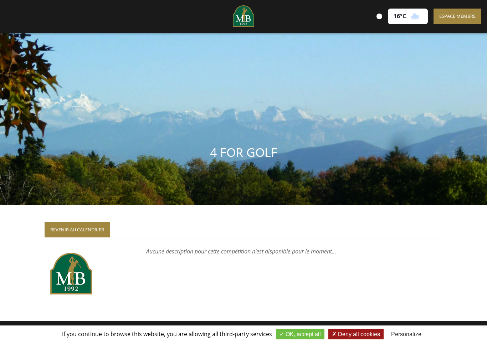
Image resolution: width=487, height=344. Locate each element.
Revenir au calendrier (77, 229)
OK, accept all (302, 334)
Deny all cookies (358, 334)
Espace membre (457, 16)
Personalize (406, 334)
